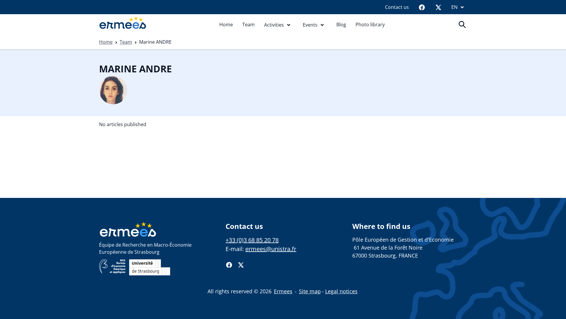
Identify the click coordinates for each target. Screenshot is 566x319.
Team (248, 24)
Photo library (370, 24)
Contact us (397, 7)
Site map (310, 291)
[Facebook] (421, 7)
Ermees (283, 291)
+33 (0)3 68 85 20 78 (252, 240)
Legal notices (341, 291)
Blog (341, 24)
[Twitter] (438, 7)
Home (226, 24)
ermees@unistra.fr (270, 249)
